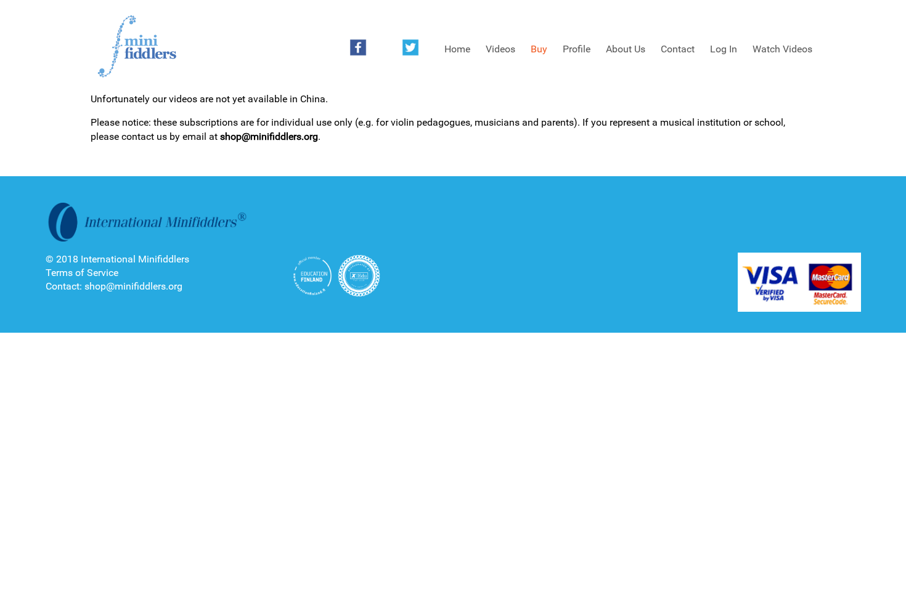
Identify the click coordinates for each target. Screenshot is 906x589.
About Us (625, 49)
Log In (723, 49)
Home (457, 49)
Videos (500, 49)
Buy (539, 49)
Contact (678, 49)
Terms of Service (82, 272)
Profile (576, 49)
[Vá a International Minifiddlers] (137, 47)
